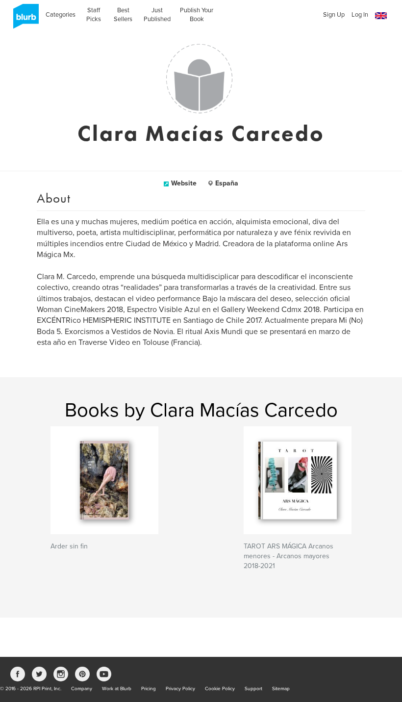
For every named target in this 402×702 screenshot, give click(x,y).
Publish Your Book (196, 14)
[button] (381, 16)
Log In (360, 15)
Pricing (148, 689)
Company (81, 689)
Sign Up (334, 15)
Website (184, 183)
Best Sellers (123, 14)
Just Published (157, 14)
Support (253, 689)
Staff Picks (93, 14)
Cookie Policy (220, 689)
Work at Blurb (116, 689)
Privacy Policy (180, 689)
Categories (60, 15)
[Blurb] (23, 20)
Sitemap (281, 689)
